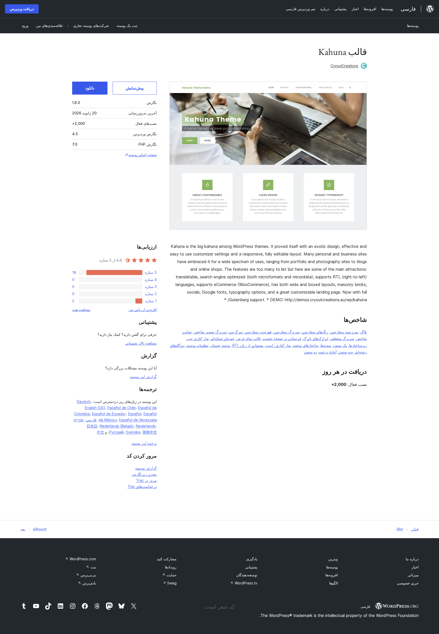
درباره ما (412, 559)
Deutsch (84, 401)
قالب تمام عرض (249, 338)
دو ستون (310, 352)
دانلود (89, 87)
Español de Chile (121, 407)
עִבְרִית (79, 420)
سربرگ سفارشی (287, 332)
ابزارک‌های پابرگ (315, 338)
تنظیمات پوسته (197, 345)
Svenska (133, 432)
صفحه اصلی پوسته (142, 155)
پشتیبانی (251, 567)
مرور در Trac (146, 480)
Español (134, 414)
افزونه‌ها (331, 575)
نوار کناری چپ (198, 338)
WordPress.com (80, 559)
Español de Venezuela (138, 420)
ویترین (333, 559)
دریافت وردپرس (22, 9)
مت (91, 567)
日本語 (92, 426)
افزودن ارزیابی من (143, 309)
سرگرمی (236, 332)
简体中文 (150, 432)
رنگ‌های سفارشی (315, 332)
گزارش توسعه (146, 468)
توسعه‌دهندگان (246, 575)
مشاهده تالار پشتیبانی (141, 343)
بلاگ (363, 332)
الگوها (333, 583)
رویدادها (171, 567)
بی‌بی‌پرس (86, 575)
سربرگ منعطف (342, 338)
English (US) (95, 407)
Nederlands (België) (117, 426)
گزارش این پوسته (143, 376)
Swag (170, 583)
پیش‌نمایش (135, 87)
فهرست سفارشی (258, 332)
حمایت (169, 575)
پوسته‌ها (413, 25)
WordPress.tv (243, 583)
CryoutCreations (344, 66)
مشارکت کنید (167, 559)
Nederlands (145, 426)
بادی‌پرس (87, 583)
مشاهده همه (81, 309)
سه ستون (346, 352)
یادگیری (251, 559)
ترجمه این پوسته (144, 443)
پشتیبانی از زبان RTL (247, 345)
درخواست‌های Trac (142, 486)
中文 (100, 432)
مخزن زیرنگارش (144, 474)
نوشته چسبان (220, 345)
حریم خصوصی (408, 583)
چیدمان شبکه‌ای (222, 338)
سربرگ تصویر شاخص (210, 332)
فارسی (91, 420)
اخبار (415, 567)
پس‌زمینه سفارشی (344, 332)
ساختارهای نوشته (306, 345)
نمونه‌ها (326, 345)
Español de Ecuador (109, 414)
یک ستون (340, 345)
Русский (116, 432)
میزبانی (413, 575)
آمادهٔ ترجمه (328, 352)
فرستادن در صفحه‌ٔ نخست (282, 338)
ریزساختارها (358, 345)
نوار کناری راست (278, 345)
